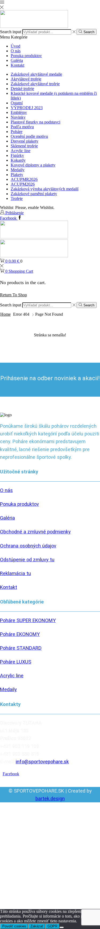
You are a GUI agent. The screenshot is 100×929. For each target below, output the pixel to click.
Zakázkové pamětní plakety (34, 193)
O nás (16, 51)
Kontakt (17, 65)
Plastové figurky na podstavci (35, 122)
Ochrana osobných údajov (28, 546)
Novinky (18, 117)
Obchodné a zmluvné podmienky (35, 531)
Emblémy (19, 112)
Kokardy (18, 160)
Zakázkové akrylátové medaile (36, 74)
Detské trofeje (22, 88)
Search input (10, 31)
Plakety (17, 174)
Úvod (15, 46)
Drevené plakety (24, 141)
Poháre (16, 131)
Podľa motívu (22, 127)
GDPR (52, 926)
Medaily (18, 170)
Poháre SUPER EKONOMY (28, 620)
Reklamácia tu (15, 573)
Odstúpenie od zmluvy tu (27, 559)
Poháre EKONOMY (20, 634)
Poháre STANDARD (21, 648)
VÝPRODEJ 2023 (27, 107)
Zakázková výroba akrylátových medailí (44, 189)
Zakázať (36, 926)
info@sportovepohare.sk (42, 761)
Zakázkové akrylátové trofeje (35, 84)
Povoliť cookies (14, 926)
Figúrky (17, 155)
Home (5, 314)
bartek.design (50, 798)
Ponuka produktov (26, 55)
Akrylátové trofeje (26, 79)
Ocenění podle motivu (29, 136)
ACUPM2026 (23, 184)
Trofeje (17, 198)
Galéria (17, 60)
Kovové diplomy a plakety (33, 165)
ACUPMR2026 (24, 179)
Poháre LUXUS (15, 662)
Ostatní (17, 103)
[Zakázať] (61, 927)
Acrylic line (20, 150)
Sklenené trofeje (24, 146)
